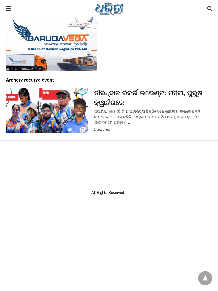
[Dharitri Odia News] (109, 8)
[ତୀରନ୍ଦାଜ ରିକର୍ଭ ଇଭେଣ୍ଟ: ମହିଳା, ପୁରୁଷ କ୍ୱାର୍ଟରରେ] (47, 110)
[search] (209, 8)
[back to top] (205, 278)
